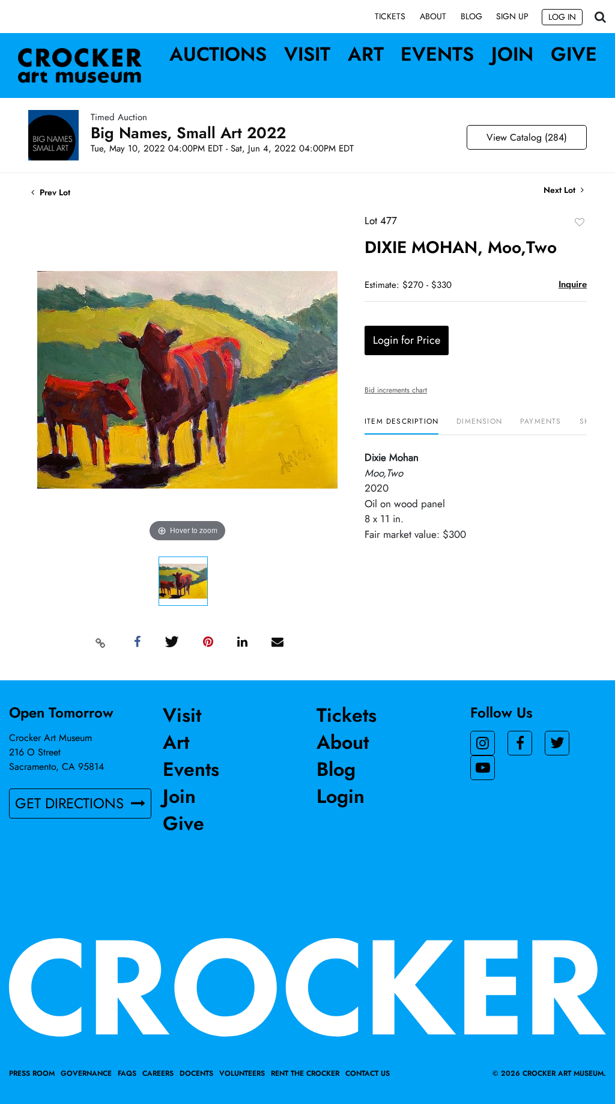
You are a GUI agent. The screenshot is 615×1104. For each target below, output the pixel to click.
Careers (158, 1073)
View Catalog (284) (526, 137)
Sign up (512, 16)
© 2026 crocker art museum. (549, 1073)
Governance (86, 1073)
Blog (471, 16)
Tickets (390, 16)
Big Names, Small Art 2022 (188, 132)
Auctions (218, 54)
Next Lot (561, 190)
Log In (562, 17)
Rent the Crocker (305, 1073)
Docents (196, 1073)
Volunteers (242, 1073)
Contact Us (367, 1073)
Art (366, 54)
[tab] (401, 426)
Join (512, 54)
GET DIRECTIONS (71, 803)
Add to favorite (579, 222)
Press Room (32, 1073)
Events (437, 54)
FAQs (127, 1073)
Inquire (573, 284)
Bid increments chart (396, 390)
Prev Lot (53, 192)
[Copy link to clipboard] (101, 642)
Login (341, 796)
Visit (307, 54)
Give (574, 54)
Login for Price (406, 340)
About (433, 16)
